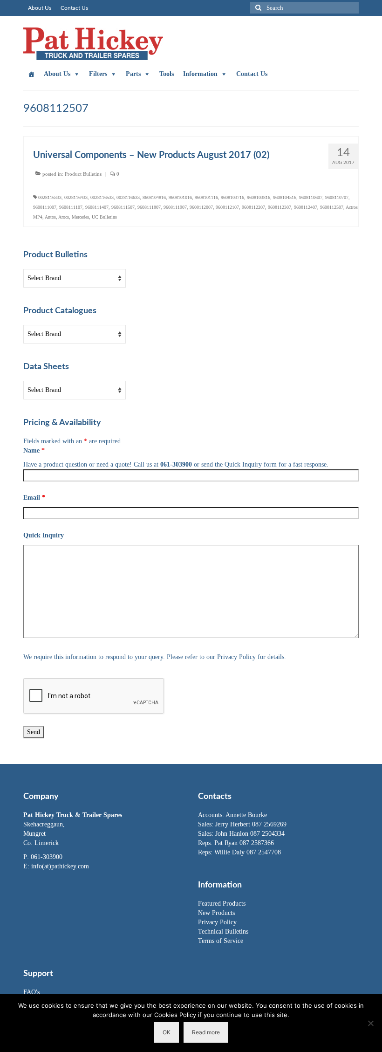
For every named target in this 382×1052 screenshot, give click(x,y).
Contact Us (251, 73)
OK (167, 1032)
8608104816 (154, 197)
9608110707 (336, 197)
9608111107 (70, 207)
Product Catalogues (59, 311)
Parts (133, 73)
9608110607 (310, 197)
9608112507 (331, 207)
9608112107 (227, 207)
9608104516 (284, 197)
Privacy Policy (217, 922)
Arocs (63, 217)
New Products (216, 912)
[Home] (31, 74)
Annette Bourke (246, 814)
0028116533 (102, 197)
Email (34, 497)
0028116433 (76, 197)
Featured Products (222, 903)
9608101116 (206, 197)
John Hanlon (232, 833)
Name (34, 450)
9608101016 (180, 197)
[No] (370, 1023)
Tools (166, 73)
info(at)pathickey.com (60, 866)
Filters (98, 73)
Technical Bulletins (223, 931)
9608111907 (175, 207)
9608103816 (258, 197)
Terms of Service (220, 940)
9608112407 (305, 207)
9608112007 (201, 207)
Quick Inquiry (43, 535)
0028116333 (49, 197)
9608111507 (123, 207)
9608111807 (149, 207)
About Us (57, 73)
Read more (206, 1032)
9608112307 (279, 207)
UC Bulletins (104, 217)
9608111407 (97, 207)
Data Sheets (46, 367)
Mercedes (80, 217)
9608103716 (232, 197)
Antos (50, 217)
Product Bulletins (83, 174)
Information (200, 73)
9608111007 (44, 207)
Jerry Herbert (233, 824)
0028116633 (128, 197)
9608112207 (253, 207)
